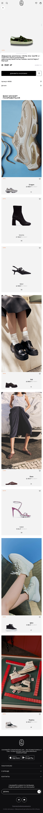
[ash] (21, 3)
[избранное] (36, 3)
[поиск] (7, 3)
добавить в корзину (18, 73)
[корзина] (41, 3)
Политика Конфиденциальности (21, 806)
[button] (41, 25)
